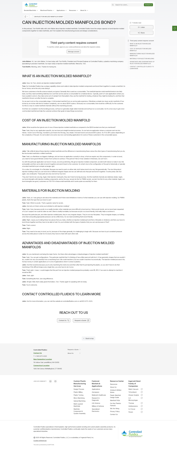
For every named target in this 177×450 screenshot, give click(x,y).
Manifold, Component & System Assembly (80, 411)
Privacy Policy (115, 411)
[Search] (112, 4)
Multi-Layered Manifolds (78, 405)
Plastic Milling (78, 392)
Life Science (96, 403)
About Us (113, 387)
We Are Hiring (114, 408)
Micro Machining (79, 398)
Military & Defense (98, 406)
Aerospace (95, 392)
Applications (96, 389)
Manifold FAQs (115, 400)
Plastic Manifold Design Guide (115, 396)
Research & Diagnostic (95, 399)
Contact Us (114, 414)
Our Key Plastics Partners (115, 404)
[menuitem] (31, 10)
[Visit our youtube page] (55, 381)
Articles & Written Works (115, 391)
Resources (113, 384)
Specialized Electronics (95, 410)
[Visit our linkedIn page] (50, 381)
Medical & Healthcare (99, 395)
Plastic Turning (78, 395)
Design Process (79, 389)
